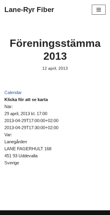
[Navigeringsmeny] (99, 10)
